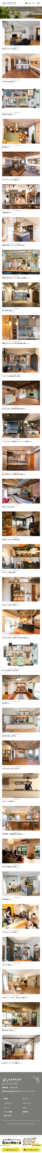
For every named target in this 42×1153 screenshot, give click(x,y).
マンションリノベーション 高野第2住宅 (11, 995)
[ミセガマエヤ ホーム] (9, 3)
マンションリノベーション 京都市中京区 (11, 145)
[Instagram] (30, 3)
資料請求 (25, 1112)
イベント (6, 1108)
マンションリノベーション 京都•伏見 (10, 570)
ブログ (25, 1108)
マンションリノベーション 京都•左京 (10, 505)
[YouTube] (26, 3)
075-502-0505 (11, 1084)
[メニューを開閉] (38, 3)
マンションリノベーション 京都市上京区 (11, 374)
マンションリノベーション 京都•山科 (10, 472)
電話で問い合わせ (12, 1150)
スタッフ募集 (8, 1112)
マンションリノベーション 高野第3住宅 (11, 603)
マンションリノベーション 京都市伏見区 (11, 178)
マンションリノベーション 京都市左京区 (11, 243)
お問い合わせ (8, 1116)
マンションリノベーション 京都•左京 (10, 407)
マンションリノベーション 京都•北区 (10, 537)
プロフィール (27, 1103)
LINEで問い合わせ (32, 1150)
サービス (25, 1099)
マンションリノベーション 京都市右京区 (11, 701)
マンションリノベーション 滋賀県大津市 (11, 47)
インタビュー (8, 1103)
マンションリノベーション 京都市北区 (11, 439)
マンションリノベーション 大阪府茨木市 (11, 766)
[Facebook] (33, 3)
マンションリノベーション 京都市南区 (10, 276)
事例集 (6, 1099)
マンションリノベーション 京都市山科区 (11, 80)
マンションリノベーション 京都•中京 (10, 668)
